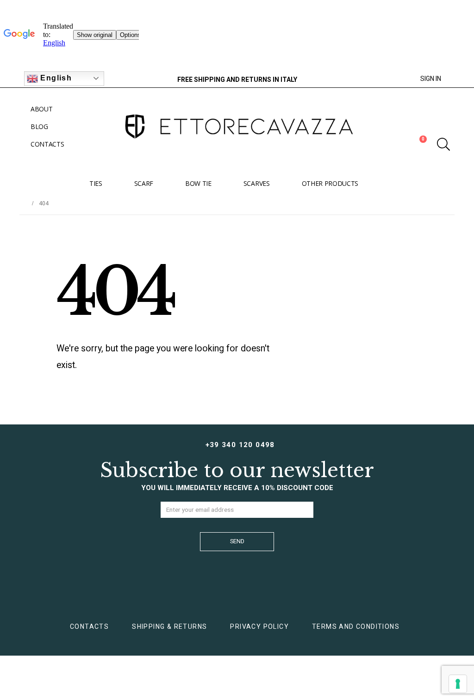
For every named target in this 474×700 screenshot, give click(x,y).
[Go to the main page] (22, 203)
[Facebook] (118, 79)
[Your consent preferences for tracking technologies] (458, 684)
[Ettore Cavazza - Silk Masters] (237, 126)
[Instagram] (134, 79)
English (55, 78)
